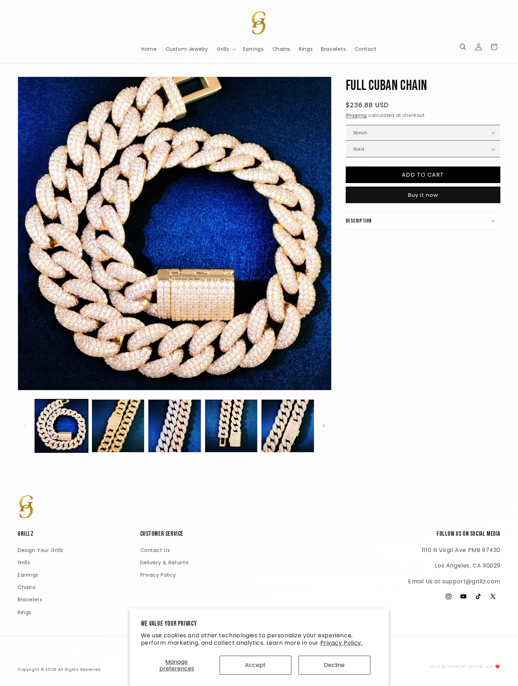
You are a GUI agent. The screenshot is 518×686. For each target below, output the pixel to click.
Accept (255, 665)
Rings (24, 611)
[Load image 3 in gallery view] (174, 426)
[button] (225, 49)
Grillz (24, 562)
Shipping (356, 115)
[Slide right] (324, 425)
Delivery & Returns (164, 562)
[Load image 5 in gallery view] (287, 426)
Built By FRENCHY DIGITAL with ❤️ (465, 666)
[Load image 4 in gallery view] (231, 426)
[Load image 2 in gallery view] (118, 426)
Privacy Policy (158, 574)
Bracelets (30, 599)
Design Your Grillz (40, 549)
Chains (27, 587)
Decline (334, 665)
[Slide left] (25, 425)
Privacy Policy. (341, 643)
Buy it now (423, 194)
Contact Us (155, 549)
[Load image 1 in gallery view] (61, 426)
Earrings (28, 574)
